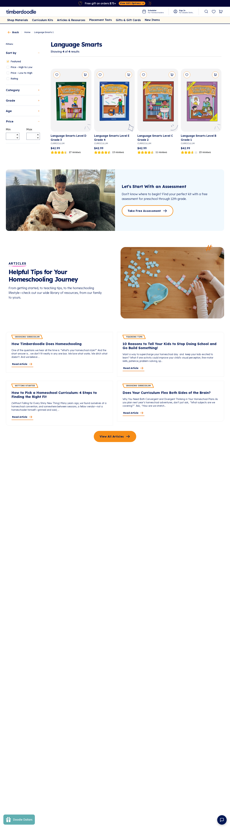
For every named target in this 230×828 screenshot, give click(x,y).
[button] (17, 134)
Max (29, 129)
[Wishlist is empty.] (213, 11)
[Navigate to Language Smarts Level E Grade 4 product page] (114, 101)
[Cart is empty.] (220, 11)
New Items (152, 20)
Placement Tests (100, 20)
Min (8, 129)
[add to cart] (85, 74)
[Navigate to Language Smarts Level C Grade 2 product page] (157, 101)
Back (15, 32)
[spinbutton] (12, 136)
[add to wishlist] (56, 74)
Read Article (19, 364)
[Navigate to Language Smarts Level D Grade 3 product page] (71, 101)
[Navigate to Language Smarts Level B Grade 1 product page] (201, 101)
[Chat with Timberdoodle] (222, 820)
